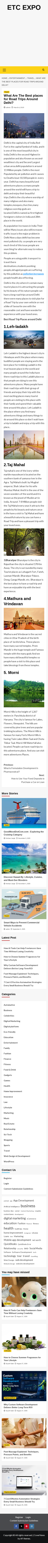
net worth (36, 1240)
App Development (23, 1200)
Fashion (7, 1053)
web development (24, 1260)
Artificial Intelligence (12, 1206)
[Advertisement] (24, 40)
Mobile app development (17, 1239)
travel (26, 1255)
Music (6, 1118)
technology (10, 1255)
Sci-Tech (8, 1134)
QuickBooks (10, 1243)
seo (26, 1248)
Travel (7, 92)
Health (7, 1086)
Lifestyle (8, 1107)
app (11, 1201)
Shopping (8, 1140)
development (19, 1214)
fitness (36, 1223)
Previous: (21, 768)
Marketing (9, 1113)
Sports (7, 1145)
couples (38, 1211)
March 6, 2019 (19, 107)
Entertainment (11, 1042)
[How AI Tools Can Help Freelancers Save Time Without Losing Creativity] (24, 1292)
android (6, 1201)
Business (8, 1010)
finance (29, 1224)
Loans (6, 1236)
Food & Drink (10, 1069)
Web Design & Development (17, 1156)
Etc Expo (24, 7)
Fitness (7, 1064)
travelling (34, 1256)
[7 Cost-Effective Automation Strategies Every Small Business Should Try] (24, 1480)
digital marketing (15, 1218)
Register (8, 1178)
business (28, 1205)
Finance (7, 1059)
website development (25, 1263)
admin (8, 107)
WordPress (9, 1161)
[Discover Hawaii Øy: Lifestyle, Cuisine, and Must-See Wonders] (24, 859)
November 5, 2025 (24, 883)
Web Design (9, 1260)
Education (8, 1037)
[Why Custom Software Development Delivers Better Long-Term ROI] (24, 1386)
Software (7, 1252)
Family (7, 1048)
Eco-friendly (9, 1032)
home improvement (13, 1232)
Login (6, 1183)
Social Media (35, 1248)
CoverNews (39, 1535)
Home (25, 1229)
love (11, 1236)
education (10, 1223)
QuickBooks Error (24, 1244)
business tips (9, 1211)
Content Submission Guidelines (18, 1189)
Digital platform (11, 1026)
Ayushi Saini (10, 1316)
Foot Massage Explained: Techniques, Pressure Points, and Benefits (21, 975)
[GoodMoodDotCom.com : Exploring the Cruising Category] (24, 813)
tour (19, 1255)
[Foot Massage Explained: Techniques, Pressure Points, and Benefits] (24, 1433)
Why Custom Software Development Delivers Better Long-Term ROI (21, 967)
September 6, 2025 (19, 929)
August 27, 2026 (22, 1316)
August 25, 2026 (22, 1505)
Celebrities (9, 1015)
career (17, 1211)
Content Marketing (27, 1211)
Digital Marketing (12, 1021)
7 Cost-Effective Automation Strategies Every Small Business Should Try (23, 984)
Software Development (22, 1252)
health (9, 1228)
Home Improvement (13, 1091)
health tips (18, 1229)
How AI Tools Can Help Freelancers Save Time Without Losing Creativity (22, 950)
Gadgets (8, 1075)
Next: (27, 778)
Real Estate (9, 1123)
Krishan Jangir (10, 838)
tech (34, 1252)
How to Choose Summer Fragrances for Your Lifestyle (22, 958)
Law (5, 1102)
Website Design (9, 1264)
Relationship (9, 1129)
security (20, 1248)
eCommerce (31, 1219)
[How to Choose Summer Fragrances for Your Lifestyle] (24, 1339)
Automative (9, 1005)
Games (7, 1080)
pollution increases (33, 273)
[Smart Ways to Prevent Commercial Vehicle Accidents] (24, 904)
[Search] (43, 69)
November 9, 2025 (24, 838)
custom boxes (9, 1214)
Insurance (8, 1096)
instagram (27, 1233)
